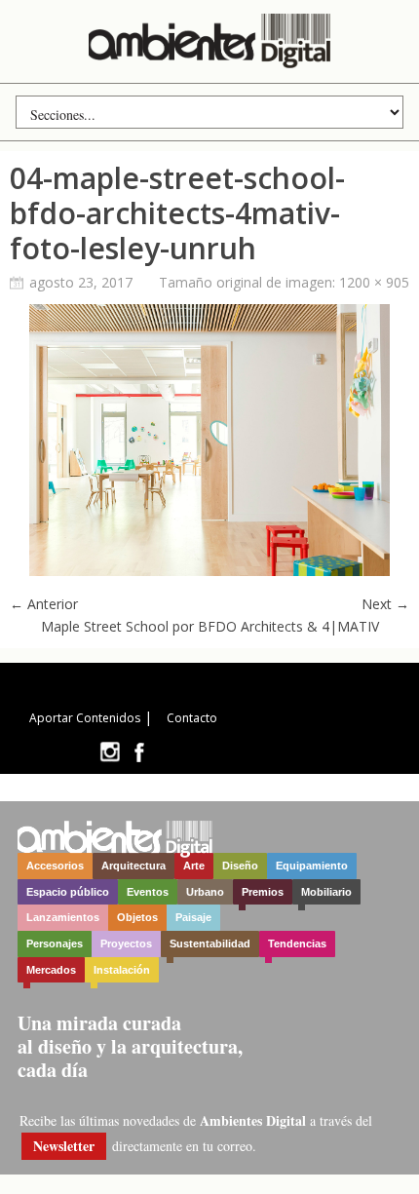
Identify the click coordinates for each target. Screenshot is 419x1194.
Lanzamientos (62, 917)
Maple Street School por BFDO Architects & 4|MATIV (210, 626)
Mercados (51, 970)
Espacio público (67, 892)
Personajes (54, 943)
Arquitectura (133, 865)
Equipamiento (312, 865)
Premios (263, 892)
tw (109, 752)
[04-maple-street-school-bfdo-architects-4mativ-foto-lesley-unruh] (209, 570)
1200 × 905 (374, 282)
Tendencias (297, 943)
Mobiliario (326, 892)
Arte (194, 865)
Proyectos (126, 943)
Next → (385, 604)
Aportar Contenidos (84, 718)
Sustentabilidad (210, 943)
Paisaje (193, 917)
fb (139, 752)
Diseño (240, 865)
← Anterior (44, 604)
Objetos (137, 917)
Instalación (122, 970)
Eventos (148, 892)
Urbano (205, 892)
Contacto (192, 718)
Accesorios (55, 865)
